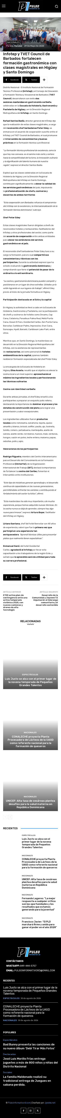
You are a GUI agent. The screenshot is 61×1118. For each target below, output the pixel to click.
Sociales (7, 1072)
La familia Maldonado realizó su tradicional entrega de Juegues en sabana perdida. (27, 1080)
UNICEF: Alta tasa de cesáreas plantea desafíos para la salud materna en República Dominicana (30, 804)
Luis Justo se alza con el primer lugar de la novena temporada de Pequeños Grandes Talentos (30, 682)
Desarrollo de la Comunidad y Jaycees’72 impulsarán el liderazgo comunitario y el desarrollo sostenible (45, 600)
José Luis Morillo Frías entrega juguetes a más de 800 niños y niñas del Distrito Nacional (30, 1062)
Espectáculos (30, 675)
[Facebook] (23, 1110)
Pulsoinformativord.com (19, 1102)
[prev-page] (5, 817)
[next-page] (10, 817)
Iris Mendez (16, 46)
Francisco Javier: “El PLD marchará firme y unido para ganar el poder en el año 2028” (39, 924)
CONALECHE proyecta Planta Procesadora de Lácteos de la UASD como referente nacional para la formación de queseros (30, 741)
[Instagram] (30, 1110)
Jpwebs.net (50, 1102)
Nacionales (13, 42)
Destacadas (9, 1054)
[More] (44, 80)
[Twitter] (37, 1110)
